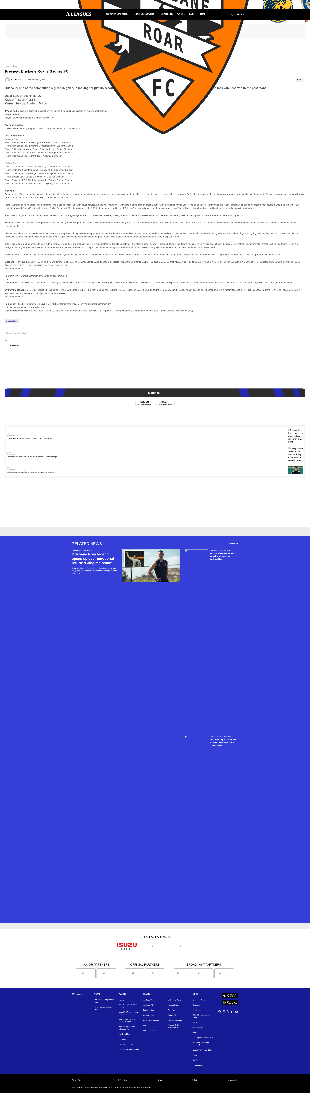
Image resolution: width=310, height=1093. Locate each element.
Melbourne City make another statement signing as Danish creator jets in (223, 742)
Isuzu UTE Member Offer (202, 1050)
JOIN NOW (240, 14)
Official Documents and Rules (201, 1016)
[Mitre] (134, 973)
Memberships (167, 14)
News (14, 66)
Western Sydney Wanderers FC (174, 1026)
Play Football (197, 1065)
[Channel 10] (183, 973)
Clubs (191, 14)
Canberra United (149, 1015)
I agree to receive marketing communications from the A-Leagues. (33, 340)
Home (7, 66)
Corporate (196, 1005)
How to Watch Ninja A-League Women (127, 1020)
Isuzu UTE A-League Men (117, 14)
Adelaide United (149, 1000)
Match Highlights (125, 1034)
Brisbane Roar (148, 1010)
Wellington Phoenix (175, 1020)
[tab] (144, 403)
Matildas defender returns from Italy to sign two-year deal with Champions (31, 472)
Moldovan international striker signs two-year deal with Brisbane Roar (223, 556)
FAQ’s (195, 1022)
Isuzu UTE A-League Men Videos (128, 1013)
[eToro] (106, 973)
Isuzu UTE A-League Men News (104, 1001)
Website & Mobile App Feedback (201, 1043)
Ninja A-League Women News (103, 1008)
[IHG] (155, 973)
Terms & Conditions (120, 1080)
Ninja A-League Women (144, 14)
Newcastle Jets (173, 1005)
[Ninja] (155, 947)
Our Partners (197, 1060)
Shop (160, 1080)
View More (233, 544)
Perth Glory (172, 1010)
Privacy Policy (24, 337)
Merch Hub (197, 1010)
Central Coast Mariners (152, 1020)
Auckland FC (148, 1005)
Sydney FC (172, 1015)
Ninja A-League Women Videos (128, 1006)
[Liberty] (85, 973)
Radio (195, 1033)
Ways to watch (198, 1027)
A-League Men (12, 321)
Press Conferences (126, 1044)
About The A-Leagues (201, 1000)
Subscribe (14, 346)
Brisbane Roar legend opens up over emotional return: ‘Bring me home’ (30, 438)
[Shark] (183, 947)
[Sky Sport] (224, 973)
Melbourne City (149, 1030)
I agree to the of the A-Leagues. (26, 337)
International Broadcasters (129, 1049)
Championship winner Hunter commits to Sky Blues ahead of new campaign (32, 457)
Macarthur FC (148, 1025)
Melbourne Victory (175, 1000)
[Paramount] (203, 973)
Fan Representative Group (203, 1038)
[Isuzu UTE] (127, 947)
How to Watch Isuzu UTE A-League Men (128, 1028)
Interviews (122, 1039)
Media (195, 1055)
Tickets (121, 1000)
